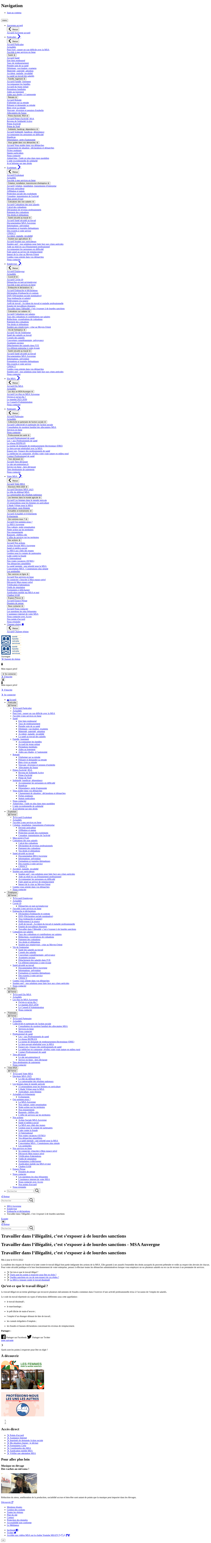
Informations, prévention (18, 225)
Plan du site (12, 1515)
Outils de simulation (16, 587)
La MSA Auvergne (15, 524)
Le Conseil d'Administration (19, 402)
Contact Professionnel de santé (21, 456)
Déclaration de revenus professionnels (24, 210)
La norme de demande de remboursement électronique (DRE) (35, 446)
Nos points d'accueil (16, 619)
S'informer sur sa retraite (18, 102)
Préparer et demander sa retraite (21, 105)
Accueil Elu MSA (15, 386)
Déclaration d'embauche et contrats (22, 293)
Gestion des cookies (16, 1509)
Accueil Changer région (18, 631)
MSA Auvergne (14, 1206)
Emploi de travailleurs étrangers (21, 306)
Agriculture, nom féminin (18, 508)
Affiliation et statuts (16, 191)
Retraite (11, 97)
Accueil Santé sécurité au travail (21, 220)
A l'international (14, 558)
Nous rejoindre (13, 621)
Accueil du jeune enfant (17, 86)
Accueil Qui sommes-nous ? (19, 522)
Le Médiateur (13, 1525)
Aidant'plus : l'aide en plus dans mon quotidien (28, 158)
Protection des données (17, 1520)
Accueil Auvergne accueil (18, 33)
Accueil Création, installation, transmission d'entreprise (31, 186)
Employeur (12, 1208)
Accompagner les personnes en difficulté (25, 134)
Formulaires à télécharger (18, 590)
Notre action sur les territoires (20, 529)
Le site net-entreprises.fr (18, 464)
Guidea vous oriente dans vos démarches (25, 257)
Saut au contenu (14, 12)
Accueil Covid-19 (15, 279)
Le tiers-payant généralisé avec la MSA (24, 448)
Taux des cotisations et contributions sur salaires (28, 316)
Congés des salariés (16, 338)
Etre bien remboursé (16, 60)
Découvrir (6, 1502)
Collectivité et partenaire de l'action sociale (26, 422)
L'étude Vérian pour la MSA (20, 505)
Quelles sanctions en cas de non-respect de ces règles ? (34, 1277)
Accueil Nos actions (16, 543)
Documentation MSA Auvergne (21, 223)
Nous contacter (14, 155)
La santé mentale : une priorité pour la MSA (27, 566)
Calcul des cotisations (16, 207)
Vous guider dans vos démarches (22, 142)
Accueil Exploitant (15, 175)
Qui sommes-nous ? (16, 519)
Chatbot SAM (13, 595)
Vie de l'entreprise (15, 330)
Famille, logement (15, 79)
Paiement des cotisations (18, 212)
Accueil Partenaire (15, 416)
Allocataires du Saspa (16, 113)
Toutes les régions (15, 1512)
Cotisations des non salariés (20, 202)
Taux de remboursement (18, 63)
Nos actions (13, 540)
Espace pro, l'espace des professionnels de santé (28, 451)
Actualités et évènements (19, 511)
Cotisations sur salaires (18, 311)
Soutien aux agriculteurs (18, 239)
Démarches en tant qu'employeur (22, 282)
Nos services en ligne (17, 574)
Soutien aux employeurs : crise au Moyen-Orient (29, 327)
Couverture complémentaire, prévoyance (25, 340)
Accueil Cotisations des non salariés (23, 204)
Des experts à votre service (19, 231)
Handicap (11, 137)
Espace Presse (14, 598)
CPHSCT (11, 233)
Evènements (12, 516)
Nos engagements (15, 532)
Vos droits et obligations (18, 215)
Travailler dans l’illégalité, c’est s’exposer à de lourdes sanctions (36, 308)
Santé (10, 55)
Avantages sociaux (15, 343)
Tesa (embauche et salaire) (19, 298)
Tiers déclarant (14, 459)
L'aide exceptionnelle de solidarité (22, 161)
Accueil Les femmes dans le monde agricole (27, 500)
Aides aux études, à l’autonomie (21, 94)
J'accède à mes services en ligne (21, 52)
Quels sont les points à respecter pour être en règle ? (33, 1274)
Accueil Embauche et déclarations (22, 290)
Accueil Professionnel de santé (21, 438)
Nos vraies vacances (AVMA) (20, 561)
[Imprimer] (3, 1221)
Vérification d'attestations (18, 585)
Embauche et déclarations (19, 288)
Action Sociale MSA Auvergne (21, 545)
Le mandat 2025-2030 (17, 399)
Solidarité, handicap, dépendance (22, 129)
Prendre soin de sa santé (18, 65)
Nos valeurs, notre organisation (21, 527)
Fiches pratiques (14, 150)
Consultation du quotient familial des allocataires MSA (31, 427)
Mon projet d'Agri (15, 199)
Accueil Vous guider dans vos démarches (25, 145)
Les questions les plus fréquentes (21, 611)
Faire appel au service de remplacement (24, 252)
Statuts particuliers (15, 153)
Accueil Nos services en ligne (20, 577)
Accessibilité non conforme (19, 1522)
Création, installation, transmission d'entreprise (27, 183)
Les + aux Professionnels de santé (22, 440)
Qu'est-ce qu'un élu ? (16, 397)
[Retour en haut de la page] (3, 1540)
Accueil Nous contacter (17, 609)
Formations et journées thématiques (23, 228)
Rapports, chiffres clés (17, 535)
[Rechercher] (37, 1190)
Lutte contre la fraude (16, 556)
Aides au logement (15, 92)
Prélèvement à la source (17, 301)
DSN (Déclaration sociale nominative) (24, 295)
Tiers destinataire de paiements (20, 469)
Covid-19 (12, 277)
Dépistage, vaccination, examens (21, 68)
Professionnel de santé (18, 435)
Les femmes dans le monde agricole (23, 497)
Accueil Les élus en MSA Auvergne (23, 394)
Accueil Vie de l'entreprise (19, 332)
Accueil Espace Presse (17, 600)
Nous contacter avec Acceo (19, 616)
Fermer (13, 705)
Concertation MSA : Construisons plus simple (27, 569)
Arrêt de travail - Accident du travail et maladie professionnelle (35, 303)
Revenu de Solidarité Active (19, 121)
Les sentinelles (13, 571)
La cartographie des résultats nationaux (24, 494)
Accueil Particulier (15, 44)
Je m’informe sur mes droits (19, 163)
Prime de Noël (13, 126)
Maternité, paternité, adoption (20, 71)
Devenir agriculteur (15, 188)
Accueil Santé (13, 58)
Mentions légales (14, 1507)
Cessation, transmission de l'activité (23, 196)
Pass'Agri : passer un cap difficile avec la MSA (28, 49)
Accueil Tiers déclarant (17, 462)
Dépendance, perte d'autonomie (21, 139)
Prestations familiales (16, 89)
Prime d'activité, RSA (17, 116)
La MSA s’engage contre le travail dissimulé (30, 1280)
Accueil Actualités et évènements (22, 514)
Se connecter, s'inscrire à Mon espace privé (26, 579)
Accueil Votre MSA (16, 484)
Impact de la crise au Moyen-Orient (23, 254)
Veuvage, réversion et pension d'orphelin (25, 110)
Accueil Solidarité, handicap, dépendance (25, 132)
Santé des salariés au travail (19, 335)
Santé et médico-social (17, 548)
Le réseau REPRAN (16, 443)
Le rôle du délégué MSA (18, 492)
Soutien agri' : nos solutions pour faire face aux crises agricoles (35, 244)
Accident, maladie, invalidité (20, 73)
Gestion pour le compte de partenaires (24, 553)
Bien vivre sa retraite (16, 108)
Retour (15, 29)
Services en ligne (14, 430)
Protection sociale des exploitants (22, 193)
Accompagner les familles (18, 84)
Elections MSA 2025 (17, 487)
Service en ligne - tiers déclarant (21, 467)
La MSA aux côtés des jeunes (20, 550)
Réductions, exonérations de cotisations (24, 319)
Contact (10, 1517)
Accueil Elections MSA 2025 (20, 489)
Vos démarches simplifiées (19, 563)
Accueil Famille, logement (19, 81)
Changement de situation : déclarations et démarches (30, 148)
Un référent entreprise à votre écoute (23, 348)
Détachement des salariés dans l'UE (23, 345)
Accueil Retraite (14, 100)
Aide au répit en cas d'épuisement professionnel (28, 246)
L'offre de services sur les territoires (23, 537)
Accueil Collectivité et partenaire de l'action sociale (30, 424)
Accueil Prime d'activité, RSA (20, 118)
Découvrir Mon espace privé (20, 582)
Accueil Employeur (16, 271)
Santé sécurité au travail (18, 218)
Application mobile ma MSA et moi (23, 592)
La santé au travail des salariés (20, 76)
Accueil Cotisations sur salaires (21, 314)
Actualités (11, 47)
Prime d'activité (14, 124)
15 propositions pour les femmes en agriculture (28, 503)
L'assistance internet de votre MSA (22, 614)
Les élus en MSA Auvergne (19, 392)
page (7, 1340)
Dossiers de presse (15, 603)
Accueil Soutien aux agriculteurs (21, 241)
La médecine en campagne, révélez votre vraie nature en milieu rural (38, 453)
